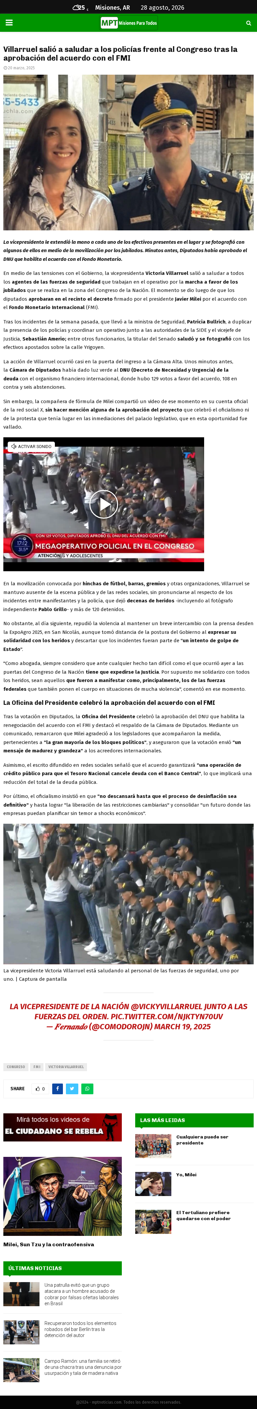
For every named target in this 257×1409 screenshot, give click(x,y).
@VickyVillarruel (166, 1006)
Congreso (16, 1067)
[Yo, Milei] (153, 1184)
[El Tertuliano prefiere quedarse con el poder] (153, 1222)
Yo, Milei (186, 1175)
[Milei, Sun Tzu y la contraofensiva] (62, 1196)
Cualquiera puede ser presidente (202, 1140)
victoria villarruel (66, 1067)
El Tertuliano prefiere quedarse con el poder (203, 1215)
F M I (36, 1067)
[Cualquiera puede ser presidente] (153, 1146)
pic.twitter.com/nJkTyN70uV (167, 1016)
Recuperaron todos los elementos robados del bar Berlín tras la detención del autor (80, 1329)
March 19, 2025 (182, 1026)
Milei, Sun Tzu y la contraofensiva (48, 1244)
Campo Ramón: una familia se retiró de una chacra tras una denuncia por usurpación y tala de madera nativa (83, 1367)
